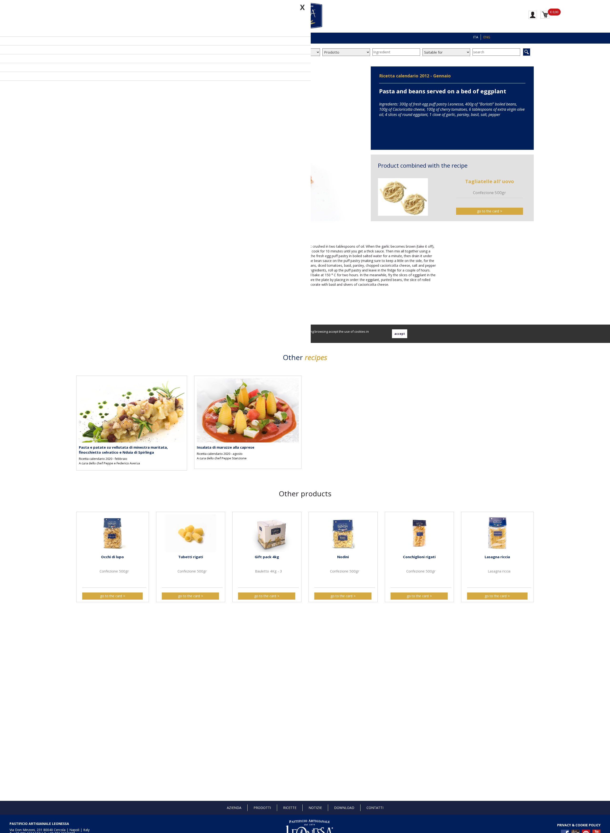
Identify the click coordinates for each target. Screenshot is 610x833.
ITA (475, 37)
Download (344, 807)
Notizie (315, 807)
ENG (486, 37)
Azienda (234, 807)
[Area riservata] (532, 14)
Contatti (374, 807)
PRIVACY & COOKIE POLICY (578, 825)
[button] (81, 553)
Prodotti (262, 807)
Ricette (289, 807)
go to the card (488, 211)
